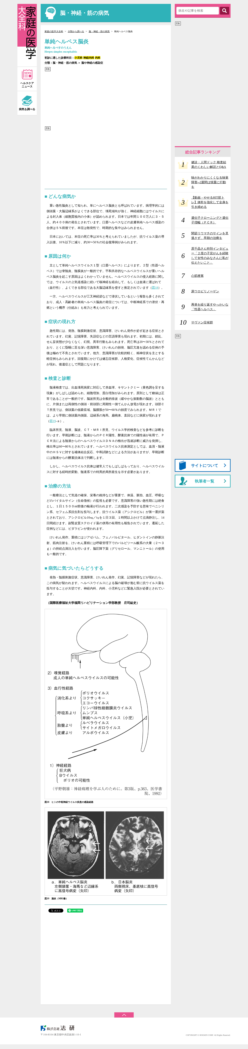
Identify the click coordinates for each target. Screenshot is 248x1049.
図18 (155, 287)
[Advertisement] (105, 99)
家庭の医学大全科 (54, 31)
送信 (224, 11)
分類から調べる (76, 31)
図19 (53, 421)
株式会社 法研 (60, 1028)
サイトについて (204, 465)
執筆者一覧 (204, 481)
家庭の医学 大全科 (27, 35)
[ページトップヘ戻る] (124, 1013)
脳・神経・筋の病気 (99, 31)
